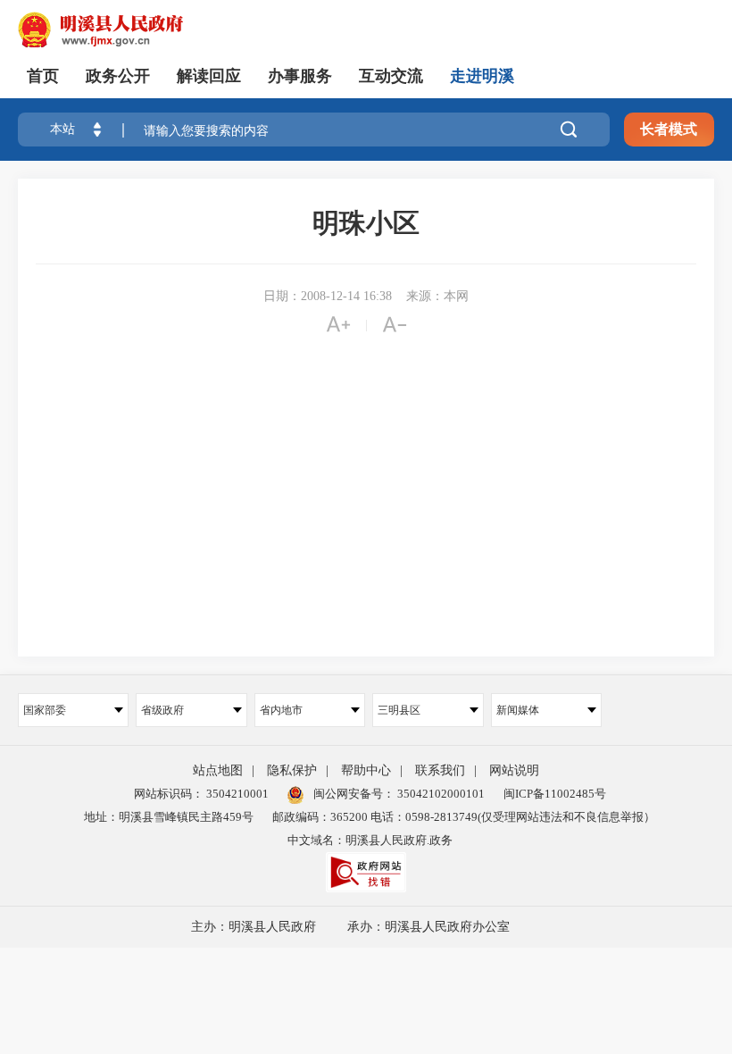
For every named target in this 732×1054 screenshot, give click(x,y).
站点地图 (218, 770)
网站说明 (514, 770)
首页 (43, 76)
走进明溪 (482, 76)
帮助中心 (366, 770)
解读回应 (209, 76)
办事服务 (300, 76)
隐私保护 (292, 770)
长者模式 (668, 129)
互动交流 (391, 76)
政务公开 (118, 76)
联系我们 (440, 770)
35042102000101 (440, 793)
